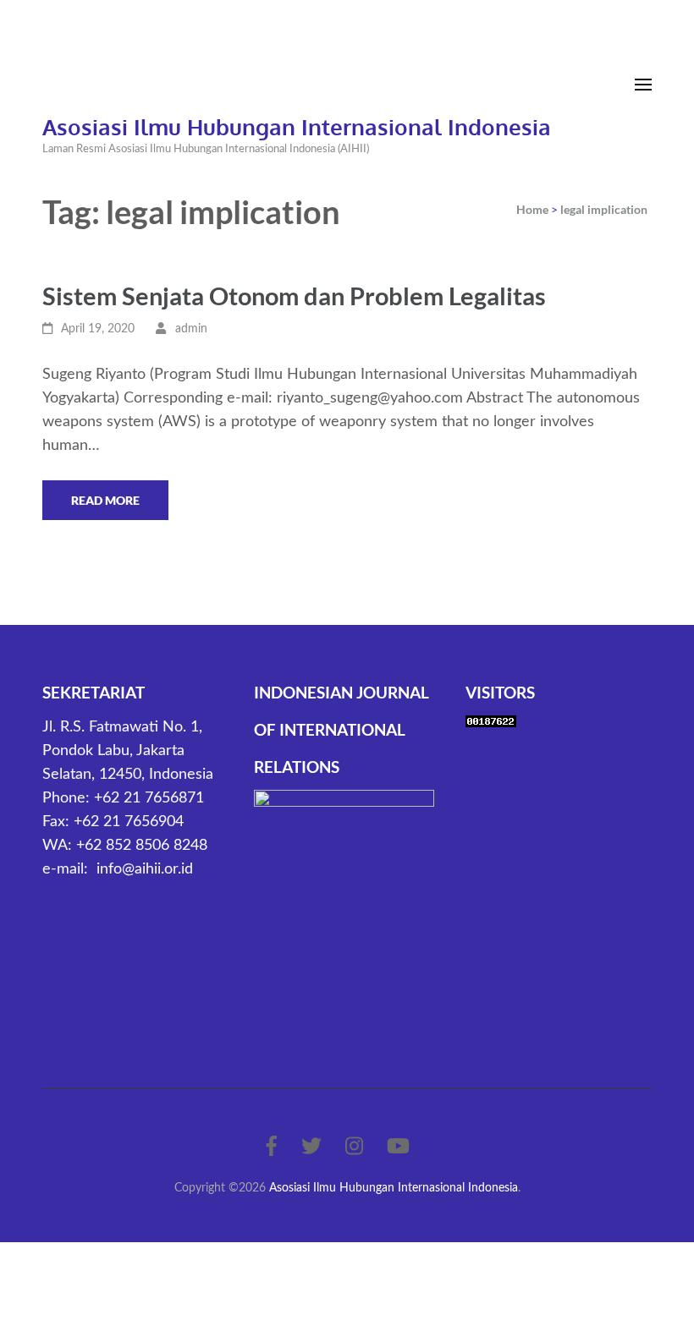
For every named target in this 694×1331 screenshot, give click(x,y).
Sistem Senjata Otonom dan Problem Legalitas (294, 295)
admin (191, 329)
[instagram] (354, 1147)
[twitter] (311, 1147)
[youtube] (398, 1147)
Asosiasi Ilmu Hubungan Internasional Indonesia (296, 126)
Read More (105, 500)
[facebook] (272, 1147)
